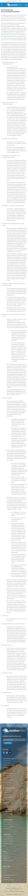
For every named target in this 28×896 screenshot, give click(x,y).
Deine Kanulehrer (7, 839)
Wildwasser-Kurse (8, 758)
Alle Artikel (5, 853)
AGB (4, 873)
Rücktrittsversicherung (8, 879)
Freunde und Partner (8, 841)
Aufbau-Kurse (6, 763)
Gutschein (5, 807)
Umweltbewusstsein (8, 843)
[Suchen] (24, 5)
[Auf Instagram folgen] (20, 1)
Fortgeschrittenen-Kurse (8, 765)
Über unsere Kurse (7, 821)
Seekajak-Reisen (7, 782)
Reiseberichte (6, 858)
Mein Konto (6, 868)
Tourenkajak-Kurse (9, 788)
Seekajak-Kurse (8, 773)
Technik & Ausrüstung (8, 860)
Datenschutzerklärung (16, 888)
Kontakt (5, 870)
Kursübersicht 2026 (7, 809)
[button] (2, 4)
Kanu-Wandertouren (7, 797)
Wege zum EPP (6, 828)
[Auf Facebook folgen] (19, 1)
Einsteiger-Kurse (7, 760)
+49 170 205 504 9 (12, 1)
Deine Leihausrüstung (8, 826)
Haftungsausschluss (14, 889)
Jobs (4, 845)
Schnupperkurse (7, 794)
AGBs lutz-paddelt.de (11, 34)
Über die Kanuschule (8, 836)
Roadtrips (5, 767)
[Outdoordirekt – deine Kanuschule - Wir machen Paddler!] (14, 4)
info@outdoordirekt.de (12, 595)
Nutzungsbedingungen (8, 875)
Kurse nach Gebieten (8, 814)
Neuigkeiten (6, 856)
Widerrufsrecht (6, 877)
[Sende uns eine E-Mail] (10, 752)
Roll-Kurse (5, 804)
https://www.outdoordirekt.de (20, 15)
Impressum (8, 888)
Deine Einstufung (7, 824)
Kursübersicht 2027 (7, 811)
